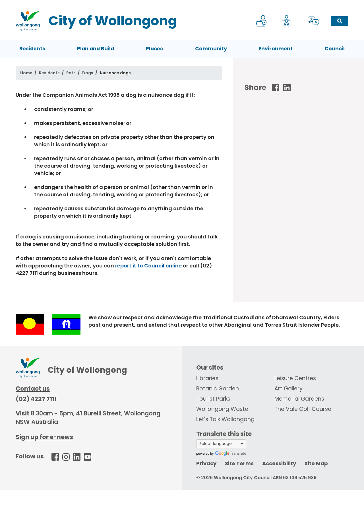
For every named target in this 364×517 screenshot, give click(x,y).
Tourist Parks (213, 399)
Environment (276, 48)
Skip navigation (183, 3)
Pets (71, 73)
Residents (32, 48)
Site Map (316, 463)
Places (154, 48)
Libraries (207, 378)
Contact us (33, 388)
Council (334, 48)
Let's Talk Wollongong (225, 419)
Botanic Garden (217, 388)
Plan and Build (95, 48)
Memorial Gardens (299, 399)
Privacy (206, 463)
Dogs (87, 73)
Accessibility (279, 463)
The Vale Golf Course (302, 409)
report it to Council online (148, 265)
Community (211, 48)
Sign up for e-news (44, 437)
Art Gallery (288, 388)
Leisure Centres (295, 378)
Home (26, 73)
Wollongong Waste (222, 409)
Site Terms (239, 463)
